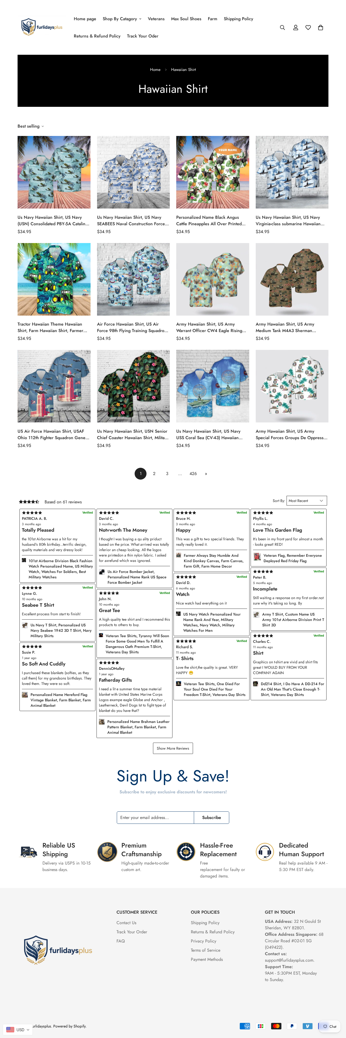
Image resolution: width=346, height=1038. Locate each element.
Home (155, 70)
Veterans (156, 19)
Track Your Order (132, 932)
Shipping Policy (238, 19)
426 (193, 473)
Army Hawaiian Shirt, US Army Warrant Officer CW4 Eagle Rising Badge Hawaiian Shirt (209, 327)
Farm (212, 19)
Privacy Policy (203, 941)
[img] (134, 662)
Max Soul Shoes (186, 19)
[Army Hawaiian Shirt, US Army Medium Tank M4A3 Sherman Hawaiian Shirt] (292, 279)
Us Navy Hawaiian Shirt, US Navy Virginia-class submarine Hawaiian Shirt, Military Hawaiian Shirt (288, 220)
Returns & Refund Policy (97, 36)
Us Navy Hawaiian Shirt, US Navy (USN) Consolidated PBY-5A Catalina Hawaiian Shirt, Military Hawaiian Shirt (54, 220)
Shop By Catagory (120, 19)
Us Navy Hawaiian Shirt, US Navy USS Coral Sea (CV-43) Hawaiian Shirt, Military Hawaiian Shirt (208, 434)
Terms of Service (205, 950)
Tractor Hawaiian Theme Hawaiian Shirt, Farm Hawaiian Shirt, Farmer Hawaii (50, 327)
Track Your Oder (142, 36)
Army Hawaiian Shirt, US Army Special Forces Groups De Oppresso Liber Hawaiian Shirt (291, 434)
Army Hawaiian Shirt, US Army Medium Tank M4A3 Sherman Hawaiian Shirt (285, 327)
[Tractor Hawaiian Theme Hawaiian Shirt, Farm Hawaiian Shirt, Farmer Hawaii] (54, 279)
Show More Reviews (173, 748)
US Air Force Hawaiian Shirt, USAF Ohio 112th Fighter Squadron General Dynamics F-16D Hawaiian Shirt (54, 434)
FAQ (121, 941)
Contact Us (126, 923)
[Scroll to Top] (335, 1008)
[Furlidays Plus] (42, 27)
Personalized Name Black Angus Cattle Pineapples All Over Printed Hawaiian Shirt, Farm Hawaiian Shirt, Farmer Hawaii (211, 220)
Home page (85, 19)
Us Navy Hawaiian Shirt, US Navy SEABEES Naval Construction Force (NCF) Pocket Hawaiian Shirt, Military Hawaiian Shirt (132, 220)
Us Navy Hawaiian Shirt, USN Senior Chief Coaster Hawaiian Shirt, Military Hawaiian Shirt (132, 434)
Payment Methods (207, 959)
